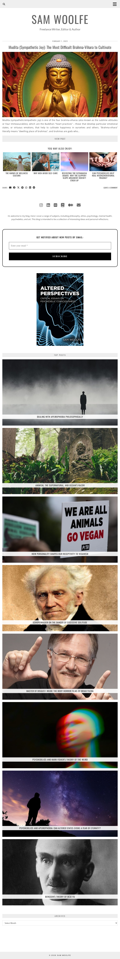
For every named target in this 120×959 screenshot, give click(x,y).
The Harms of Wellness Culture (17, 174)
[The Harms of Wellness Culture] (17, 161)
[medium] (70, 205)
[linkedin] (48, 205)
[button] (116, 4)
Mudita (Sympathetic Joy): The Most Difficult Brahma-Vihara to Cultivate (60, 47)
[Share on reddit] (34, 187)
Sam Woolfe (60, 19)
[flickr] (55, 205)
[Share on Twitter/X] (18, 187)
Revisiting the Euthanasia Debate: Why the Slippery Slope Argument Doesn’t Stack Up (74, 177)
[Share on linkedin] (30, 187)
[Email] (79, 205)
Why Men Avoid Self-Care (46, 173)
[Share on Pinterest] (22, 187)
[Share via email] (10, 187)
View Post (60, 138)
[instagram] (41, 205)
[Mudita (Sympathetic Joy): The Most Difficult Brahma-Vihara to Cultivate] (60, 116)
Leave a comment (111, 187)
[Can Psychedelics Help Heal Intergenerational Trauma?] (103, 161)
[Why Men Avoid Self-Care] (45, 161)
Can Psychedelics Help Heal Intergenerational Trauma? (103, 176)
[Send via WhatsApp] (26, 187)
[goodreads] (62, 205)
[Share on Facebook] (14, 187)
